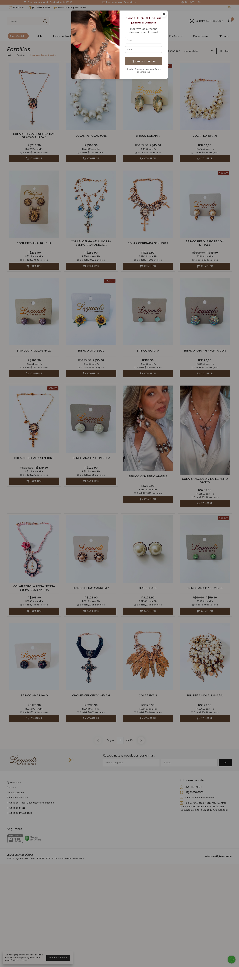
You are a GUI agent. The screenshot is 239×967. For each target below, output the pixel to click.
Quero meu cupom (144, 61)
